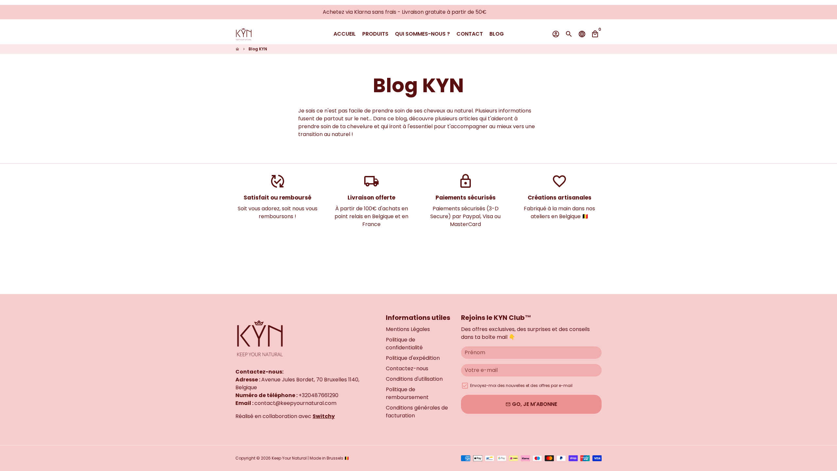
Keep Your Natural (289, 458)
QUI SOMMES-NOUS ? (422, 34)
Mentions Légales (408, 329)
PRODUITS (375, 34)
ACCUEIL (344, 34)
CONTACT (469, 34)
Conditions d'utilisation (414, 379)
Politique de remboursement (407, 393)
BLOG (496, 34)
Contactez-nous (407, 368)
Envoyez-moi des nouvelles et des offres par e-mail (521, 385)
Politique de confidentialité (404, 343)
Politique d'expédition (413, 358)
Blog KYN (257, 49)
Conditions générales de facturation (417, 411)
